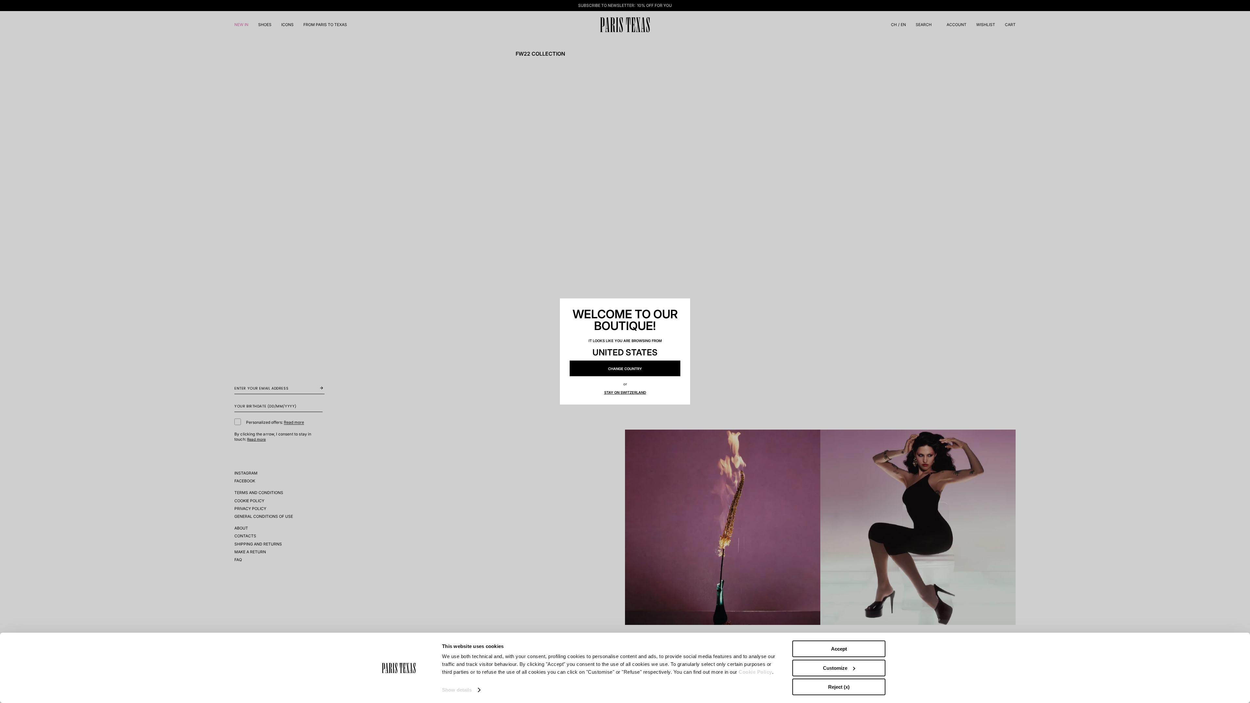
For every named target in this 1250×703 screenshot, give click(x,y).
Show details (457, 690)
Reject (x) (839, 687)
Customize (835, 668)
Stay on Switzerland (625, 392)
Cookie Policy (755, 672)
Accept (839, 649)
